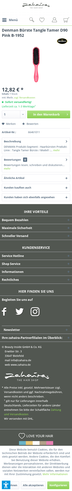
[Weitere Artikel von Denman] (62, 41)
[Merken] (48, 20)
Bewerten (32, 124)
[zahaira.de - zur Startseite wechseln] (36, 8)
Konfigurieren (58, 485)
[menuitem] (10, 20)
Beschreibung (12, 141)
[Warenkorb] (65, 20)
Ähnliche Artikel (14, 178)
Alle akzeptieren (33, 485)
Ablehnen (11, 485)
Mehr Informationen (55, 474)
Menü (13, 20)
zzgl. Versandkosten (24, 97)
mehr (56, 150)
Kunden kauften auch (17, 187)
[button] (6, 485)
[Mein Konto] (55, 20)
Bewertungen (12, 159)
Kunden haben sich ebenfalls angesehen (29, 197)
